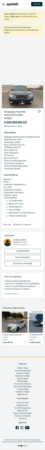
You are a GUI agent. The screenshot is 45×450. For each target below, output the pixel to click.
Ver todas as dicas (11, 294)
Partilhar (18, 225)
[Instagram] (22, 428)
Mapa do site (22, 411)
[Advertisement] (22, 61)
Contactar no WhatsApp (22, 264)
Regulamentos (22, 405)
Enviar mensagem (23, 257)
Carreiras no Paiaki (23, 392)
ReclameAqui (22, 381)
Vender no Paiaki (22, 373)
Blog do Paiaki (22, 379)
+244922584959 (22, 251)
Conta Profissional (21, 371)
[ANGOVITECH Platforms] (22, 446)
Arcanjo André (19, 240)
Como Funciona (22, 403)
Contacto (22, 419)
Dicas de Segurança (22, 408)
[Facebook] (17, 428)
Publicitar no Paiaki (22, 376)
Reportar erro (23, 395)
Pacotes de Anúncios (22, 384)
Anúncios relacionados (13, 308)
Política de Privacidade (23, 413)
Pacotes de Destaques (23, 387)
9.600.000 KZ (8, 342)
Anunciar (37, 4)
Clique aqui (14, 17)
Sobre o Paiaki (22, 368)
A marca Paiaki (22, 389)
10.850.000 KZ (35, 342)
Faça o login (9, 14)
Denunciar (27, 225)
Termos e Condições (22, 416)
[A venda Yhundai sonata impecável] (14, 322)
